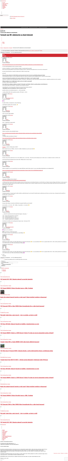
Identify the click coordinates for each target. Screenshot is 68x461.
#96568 (11, 234)
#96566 (11, 222)
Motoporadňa (4, 5)
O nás (3, 8)
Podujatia (4, 7)
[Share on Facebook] (35, 37)
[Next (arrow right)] (1, 460)
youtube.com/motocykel (24, 27)
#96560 (11, 186)
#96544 (11, 93)
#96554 (11, 150)
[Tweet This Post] (35, 38)
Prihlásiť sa (3, 265)
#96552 (11, 139)
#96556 (11, 161)
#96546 (11, 106)
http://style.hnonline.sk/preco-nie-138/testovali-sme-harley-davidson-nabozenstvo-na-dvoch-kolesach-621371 (22, 64)
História (3, 6)
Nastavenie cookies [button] (57, 453)
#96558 (11, 172)
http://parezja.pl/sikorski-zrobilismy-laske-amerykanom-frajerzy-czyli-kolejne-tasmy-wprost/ (19, 138)
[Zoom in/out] (3, 459)
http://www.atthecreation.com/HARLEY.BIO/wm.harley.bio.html (14, 180)
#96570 (11, 244)
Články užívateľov (5, 437)
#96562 (11, 196)
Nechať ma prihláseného (6, 264)
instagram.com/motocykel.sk (43, 27)
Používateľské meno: (5, 262)
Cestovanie (4, 4)
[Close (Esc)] (0, 459)
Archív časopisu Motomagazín (6, 436)
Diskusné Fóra (6, 47)
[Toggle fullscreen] (2, 459)
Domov (1, 47)
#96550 (11, 124)
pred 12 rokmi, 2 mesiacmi (33, 50)
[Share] (1, 459)
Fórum (3, 439)
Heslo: (2, 263)
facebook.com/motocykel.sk (33, 27)
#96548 (11, 115)
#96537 (11, 57)
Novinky (3, 2)
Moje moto (4, 438)
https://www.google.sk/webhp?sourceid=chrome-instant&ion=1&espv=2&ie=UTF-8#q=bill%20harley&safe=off (22, 170)
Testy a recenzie (5, 3)
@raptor (4, 146)
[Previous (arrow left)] (0, 460)
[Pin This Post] (35, 39)
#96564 (11, 206)
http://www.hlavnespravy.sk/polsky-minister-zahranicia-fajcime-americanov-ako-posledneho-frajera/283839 (22, 133)
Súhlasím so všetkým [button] (64, 453)
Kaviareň (10, 47)
